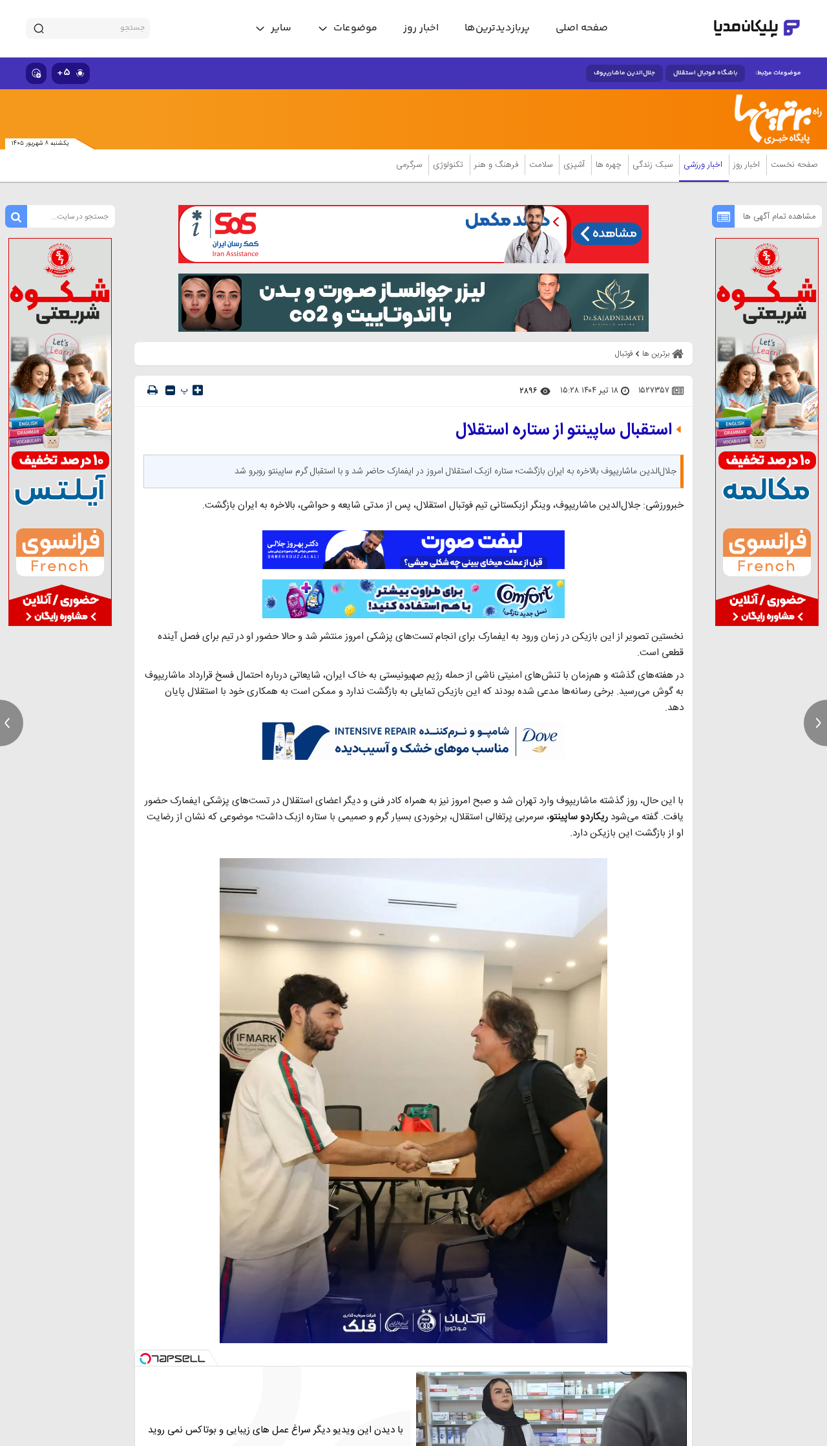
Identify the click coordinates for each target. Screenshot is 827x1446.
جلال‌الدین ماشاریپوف (624, 73)
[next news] (815, 723)
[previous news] (11, 723)
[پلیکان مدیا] (757, 28)
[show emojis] (36, 73)
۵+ (63, 73)
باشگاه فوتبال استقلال (705, 73)
